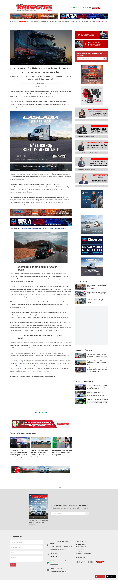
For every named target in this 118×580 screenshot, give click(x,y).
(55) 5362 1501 (54, 556)
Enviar (13, 565)
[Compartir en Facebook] (36, 412)
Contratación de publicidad (83, 553)
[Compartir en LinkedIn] (46, 412)
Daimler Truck (16, 363)
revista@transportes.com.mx (58, 571)
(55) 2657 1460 (54, 564)
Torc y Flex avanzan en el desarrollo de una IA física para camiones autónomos (42, 228)
